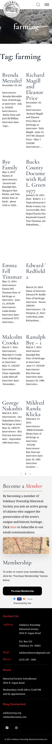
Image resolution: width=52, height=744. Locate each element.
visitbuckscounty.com (14, 717)
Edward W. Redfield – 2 (38, 271)
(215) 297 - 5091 (27, 659)
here (13, 527)
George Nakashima (15, 405)
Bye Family (9, 164)
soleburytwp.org (12, 712)
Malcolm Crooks (12, 339)
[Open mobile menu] (46, 4)
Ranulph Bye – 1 (35, 339)
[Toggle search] (38, 4)
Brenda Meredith (12, 77)
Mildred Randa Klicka (35, 408)
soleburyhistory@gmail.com (34, 652)
